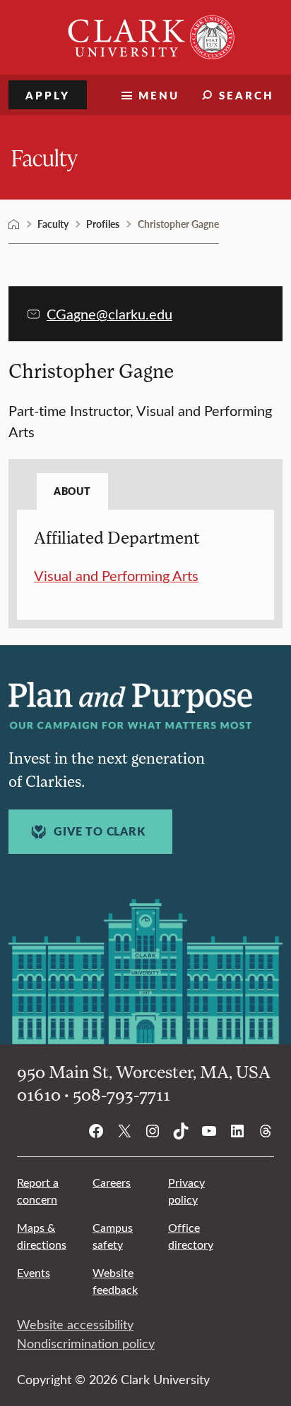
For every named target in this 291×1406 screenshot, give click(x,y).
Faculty (44, 157)
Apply (47, 94)
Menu (158, 94)
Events (33, 1272)
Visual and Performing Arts (116, 575)
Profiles (102, 223)
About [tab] (72, 491)
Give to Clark (99, 831)
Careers (112, 1182)
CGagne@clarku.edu (109, 313)
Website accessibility (75, 1324)
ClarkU (14, 224)
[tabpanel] (145, 556)
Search (246, 94)
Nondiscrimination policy (86, 1343)
